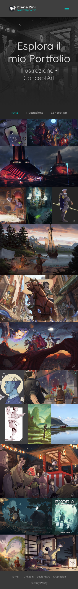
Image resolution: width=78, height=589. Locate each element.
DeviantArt (43, 576)
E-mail (16, 576)
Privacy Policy (39, 582)
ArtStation (59, 576)
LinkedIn (28, 576)
